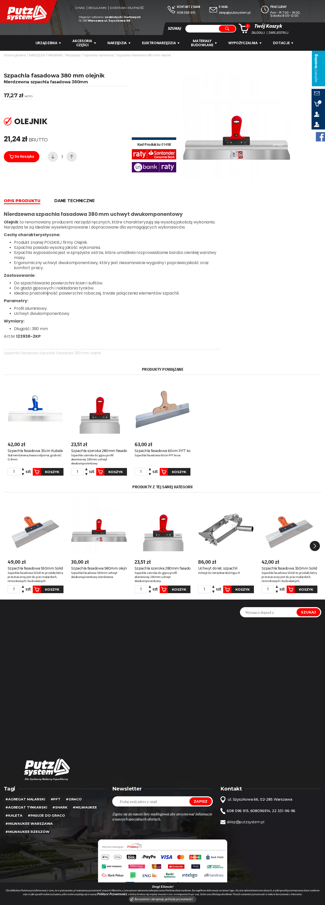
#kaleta (13, 815)
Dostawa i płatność (127, 8)
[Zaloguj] (318, 114)
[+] (72, 157)
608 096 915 (186, 12)
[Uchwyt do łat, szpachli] (226, 525)
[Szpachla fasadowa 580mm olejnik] (99, 525)
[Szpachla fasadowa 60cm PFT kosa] (162, 407)
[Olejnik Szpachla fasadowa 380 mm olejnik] (236, 127)
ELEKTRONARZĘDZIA (159, 42)
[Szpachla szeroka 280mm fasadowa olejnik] (99, 407)
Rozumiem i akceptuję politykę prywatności (163, 899)
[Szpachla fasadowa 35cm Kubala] (35, 407)
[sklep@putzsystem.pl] (318, 94)
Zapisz (200, 801)
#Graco (74, 799)
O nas (80, 8)
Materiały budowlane (202, 42)
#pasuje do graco (46, 815)
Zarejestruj (278, 32)
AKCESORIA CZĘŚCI (82, 42)
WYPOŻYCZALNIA (242, 42)
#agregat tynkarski (26, 807)
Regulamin (97, 8)
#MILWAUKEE (85, 807)
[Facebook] (320, 136)
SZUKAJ (174, 28)
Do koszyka (24, 156)
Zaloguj (258, 32)
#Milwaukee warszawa (29, 823)
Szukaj (308, 612)
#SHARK (59, 807)
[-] (53, 157)
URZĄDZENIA (46, 42)
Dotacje (281, 42)
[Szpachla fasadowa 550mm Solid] (35, 525)
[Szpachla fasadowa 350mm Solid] (289, 525)
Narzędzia (117, 42)
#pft (55, 799)
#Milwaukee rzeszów (27, 832)
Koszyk (52, 472)
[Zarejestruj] (318, 124)
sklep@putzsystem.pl (235, 12)
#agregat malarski (25, 799)
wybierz (315, 68)
